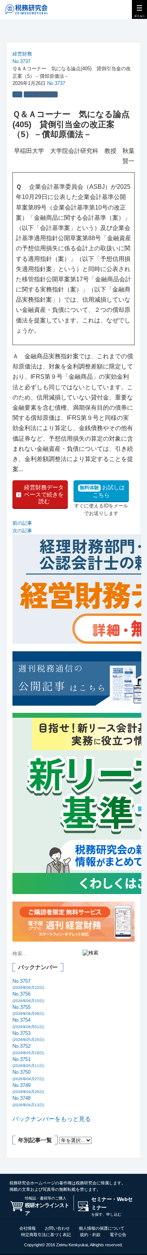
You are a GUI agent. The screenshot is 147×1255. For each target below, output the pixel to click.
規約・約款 (90, 1234)
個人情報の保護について (101, 1228)
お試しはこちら (102, 491)
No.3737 (21, 61)
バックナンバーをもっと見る (51, 1119)
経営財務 (22, 54)
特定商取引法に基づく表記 (46, 1234)
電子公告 (118, 1234)
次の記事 (22, 530)
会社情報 (27, 1228)
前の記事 (22, 523)
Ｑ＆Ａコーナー (41, 94)
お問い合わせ (57, 1228)
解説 (17, 94)
